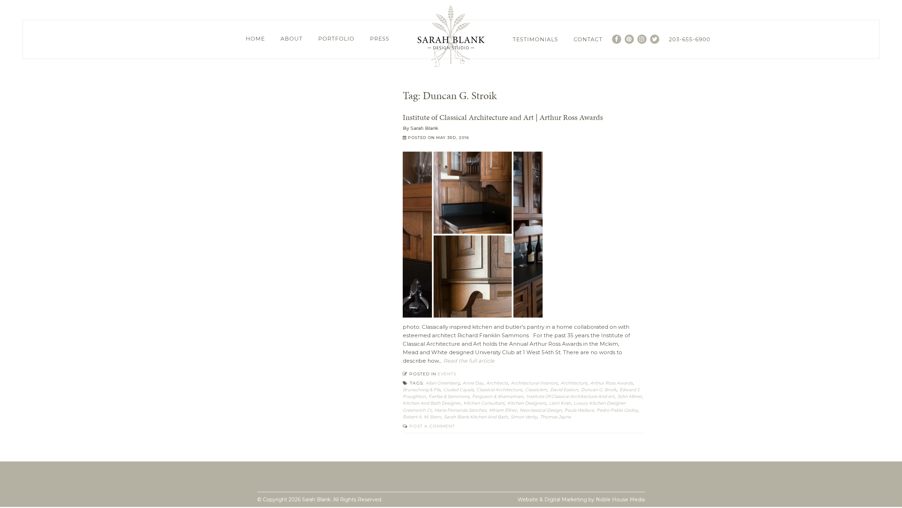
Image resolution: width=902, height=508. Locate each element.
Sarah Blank (424, 128)
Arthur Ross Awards (611, 383)
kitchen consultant (484, 403)
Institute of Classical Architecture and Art (570, 396)
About (291, 38)
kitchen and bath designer (432, 403)
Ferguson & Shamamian (497, 396)
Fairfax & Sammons (448, 396)
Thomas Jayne (555, 416)
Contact (588, 39)
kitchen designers (526, 403)
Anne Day (473, 383)
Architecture (574, 383)
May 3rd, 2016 (452, 137)
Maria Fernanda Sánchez (460, 410)
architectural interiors (534, 383)
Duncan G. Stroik (599, 389)
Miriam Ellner (503, 410)
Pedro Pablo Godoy (617, 410)
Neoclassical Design (541, 410)
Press (379, 38)
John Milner (629, 396)
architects (497, 383)
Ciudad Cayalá (458, 389)
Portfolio (336, 38)
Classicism (536, 389)
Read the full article (468, 360)
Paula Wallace (579, 410)
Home (255, 38)
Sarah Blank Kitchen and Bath (476, 416)
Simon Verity (524, 416)
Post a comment (431, 426)
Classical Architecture (499, 389)
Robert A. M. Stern (422, 416)
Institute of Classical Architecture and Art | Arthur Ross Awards (503, 117)
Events (447, 373)
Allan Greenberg (443, 383)
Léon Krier (560, 403)
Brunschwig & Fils (421, 389)
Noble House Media (620, 499)
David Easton (564, 389)
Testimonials (535, 39)
